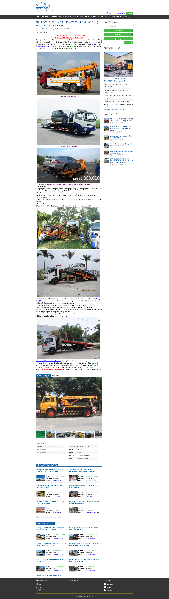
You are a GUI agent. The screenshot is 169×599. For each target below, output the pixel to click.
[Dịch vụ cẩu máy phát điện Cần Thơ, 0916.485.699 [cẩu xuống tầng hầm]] (122, 76)
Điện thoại (71, 455)
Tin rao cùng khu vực (47, 465)
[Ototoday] (47, 6)
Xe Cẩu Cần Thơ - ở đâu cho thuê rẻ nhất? (117, 101)
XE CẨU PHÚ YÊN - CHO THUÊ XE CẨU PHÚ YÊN (121, 137)
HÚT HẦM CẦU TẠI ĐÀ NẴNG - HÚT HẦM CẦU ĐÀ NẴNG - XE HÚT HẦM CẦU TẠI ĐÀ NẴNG (121, 161)
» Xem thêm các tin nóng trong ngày (114, 109)
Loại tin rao (40, 446)
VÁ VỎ (100, 17)
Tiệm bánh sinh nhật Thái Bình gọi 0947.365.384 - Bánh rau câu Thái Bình (81, 470)
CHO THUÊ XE (116, 17)
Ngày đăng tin (40, 449)
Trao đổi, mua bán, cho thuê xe (47, 11)
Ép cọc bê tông (57, 512)
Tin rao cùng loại (45, 523)
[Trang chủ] (38, 16)
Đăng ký (111, 13)
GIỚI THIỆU (39, 584)
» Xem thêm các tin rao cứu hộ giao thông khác (49, 517)
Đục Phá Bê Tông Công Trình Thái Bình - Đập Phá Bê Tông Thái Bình (84, 502)
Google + (109, 587)
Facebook (110, 584)
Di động (71, 452)
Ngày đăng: (49, 478)
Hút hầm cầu (56, 496)
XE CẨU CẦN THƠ (65, 17)
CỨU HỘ (75, 17)
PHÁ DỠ (93, 17)
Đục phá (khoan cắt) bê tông (93, 512)
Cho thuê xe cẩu (57, 480)
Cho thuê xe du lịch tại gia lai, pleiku (121, 144)
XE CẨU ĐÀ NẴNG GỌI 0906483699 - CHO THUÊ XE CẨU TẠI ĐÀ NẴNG (121, 120)
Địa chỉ (71, 449)
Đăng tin (130, 13)
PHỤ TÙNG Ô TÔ (41, 587)
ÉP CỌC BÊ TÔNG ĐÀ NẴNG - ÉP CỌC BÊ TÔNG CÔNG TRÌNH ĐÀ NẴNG (120, 128)
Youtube (109, 590)
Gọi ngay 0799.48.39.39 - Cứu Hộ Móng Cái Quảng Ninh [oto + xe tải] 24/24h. (50, 528)
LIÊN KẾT (38, 590)
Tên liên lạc (72, 446)
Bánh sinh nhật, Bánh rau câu (93, 480)
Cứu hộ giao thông (48, 29)
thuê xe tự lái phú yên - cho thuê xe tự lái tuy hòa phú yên (121, 152)
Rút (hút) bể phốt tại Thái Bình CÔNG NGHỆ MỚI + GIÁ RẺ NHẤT (50, 486)
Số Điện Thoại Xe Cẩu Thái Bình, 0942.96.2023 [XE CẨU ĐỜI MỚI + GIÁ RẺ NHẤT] (51, 470)
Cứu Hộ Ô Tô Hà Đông (49, 17)
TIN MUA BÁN (84, 17)
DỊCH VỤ (126, 17)
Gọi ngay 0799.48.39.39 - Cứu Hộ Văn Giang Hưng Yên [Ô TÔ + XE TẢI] (83, 528)
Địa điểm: (48, 476)
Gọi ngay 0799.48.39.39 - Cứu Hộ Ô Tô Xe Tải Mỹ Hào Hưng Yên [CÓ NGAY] (51, 544)
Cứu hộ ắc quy (89, 496)
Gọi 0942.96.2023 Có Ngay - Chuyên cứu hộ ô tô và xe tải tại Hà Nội (84, 560)
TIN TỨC (107, 17)
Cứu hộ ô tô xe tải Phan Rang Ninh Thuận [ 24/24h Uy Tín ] (50, 560)
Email (70, 458)
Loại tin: (48, 480)
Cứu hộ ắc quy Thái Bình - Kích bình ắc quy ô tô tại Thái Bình (84, 486)
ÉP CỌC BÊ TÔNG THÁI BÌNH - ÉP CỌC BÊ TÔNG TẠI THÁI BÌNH (50, 502)
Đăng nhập (121, 13)
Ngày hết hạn (40, 452)
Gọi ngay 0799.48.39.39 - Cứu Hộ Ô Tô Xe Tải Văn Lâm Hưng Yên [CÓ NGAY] (83, 544)
